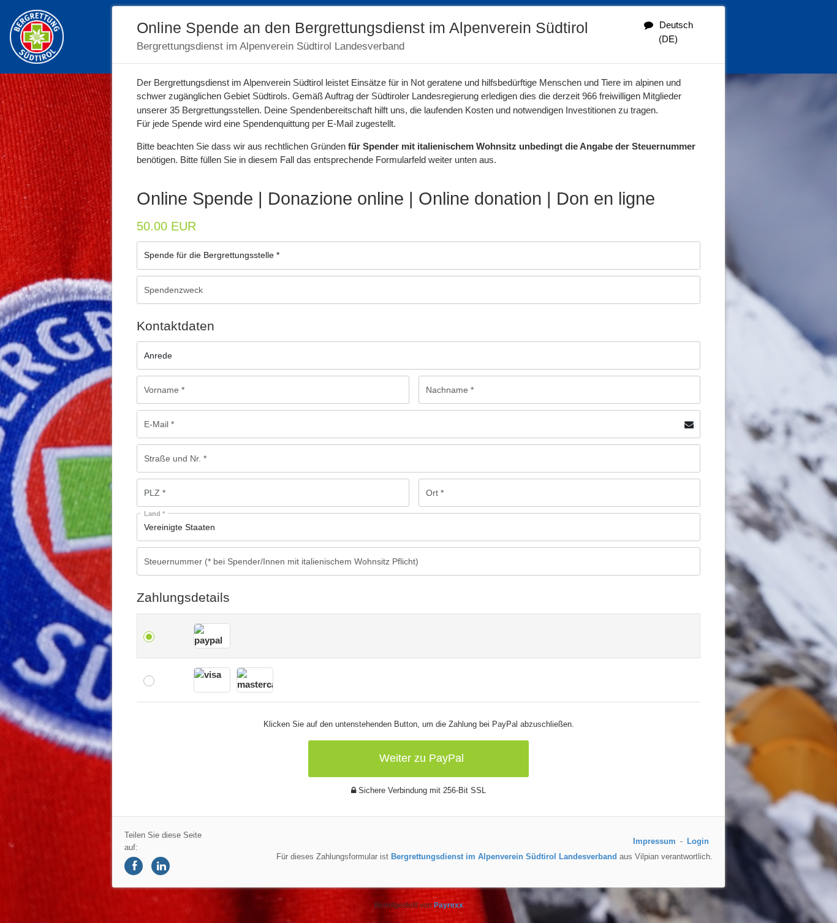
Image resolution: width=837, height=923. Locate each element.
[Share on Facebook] (133, 866)
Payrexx (448, 905)
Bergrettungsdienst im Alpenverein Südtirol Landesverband (504, 856)
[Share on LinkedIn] (160, 866)
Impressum (654, 841)
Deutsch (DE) (676, 32)
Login (698, 841)
